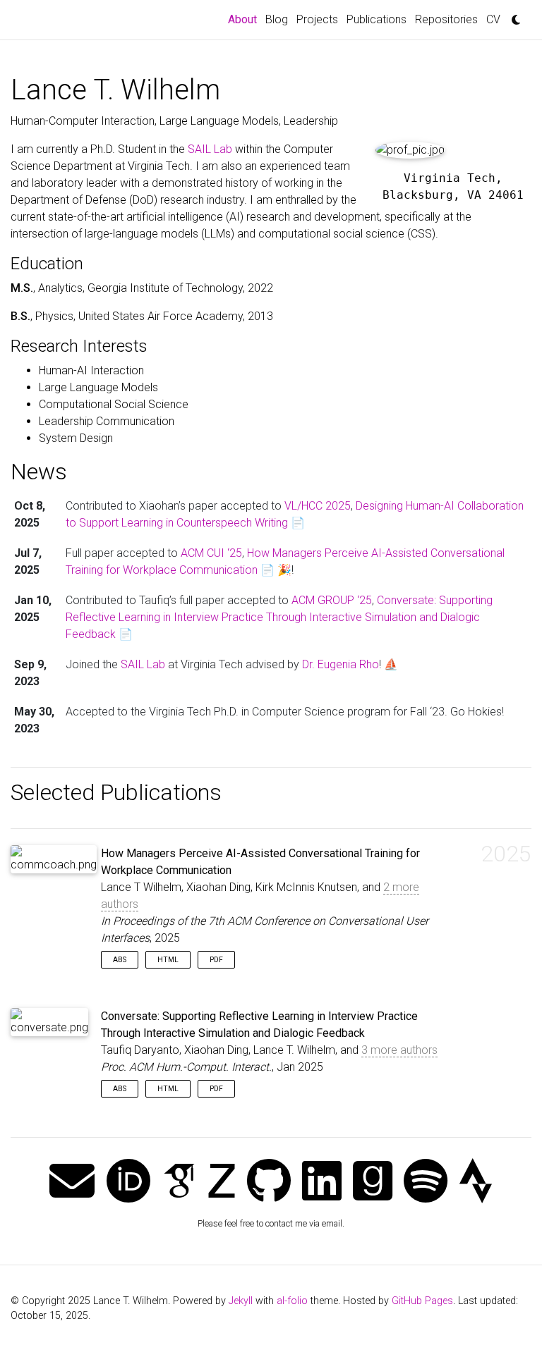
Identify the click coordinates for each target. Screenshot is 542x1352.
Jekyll (241, 1301)
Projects (317, 19)
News (39, 471)
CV (493, 19)
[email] (72, 1182)
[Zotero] (221, 1182)
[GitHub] (269, 1182)
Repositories (446, 19)
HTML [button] (168, 959)
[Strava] (476, 1182)
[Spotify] (425, 1182)
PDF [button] (216, 959)
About (244, 19)
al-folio (292, 1301)
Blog (276, 19)
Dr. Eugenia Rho (340, 664)
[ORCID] (128, 1182)
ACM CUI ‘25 (211, 553)
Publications (376, 19)
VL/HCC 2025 (317, 505)
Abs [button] (119, 959)
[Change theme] (512, 15)
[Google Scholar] (179, 1182)
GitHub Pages (422, 1301)
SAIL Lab (210, 149)
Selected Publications (116, 792)
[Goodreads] (372, 1182)
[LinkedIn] (322, 1182)
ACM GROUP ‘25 (331, 600)
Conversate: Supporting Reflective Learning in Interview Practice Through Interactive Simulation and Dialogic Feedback (279, 617)
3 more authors (399, 1050)
